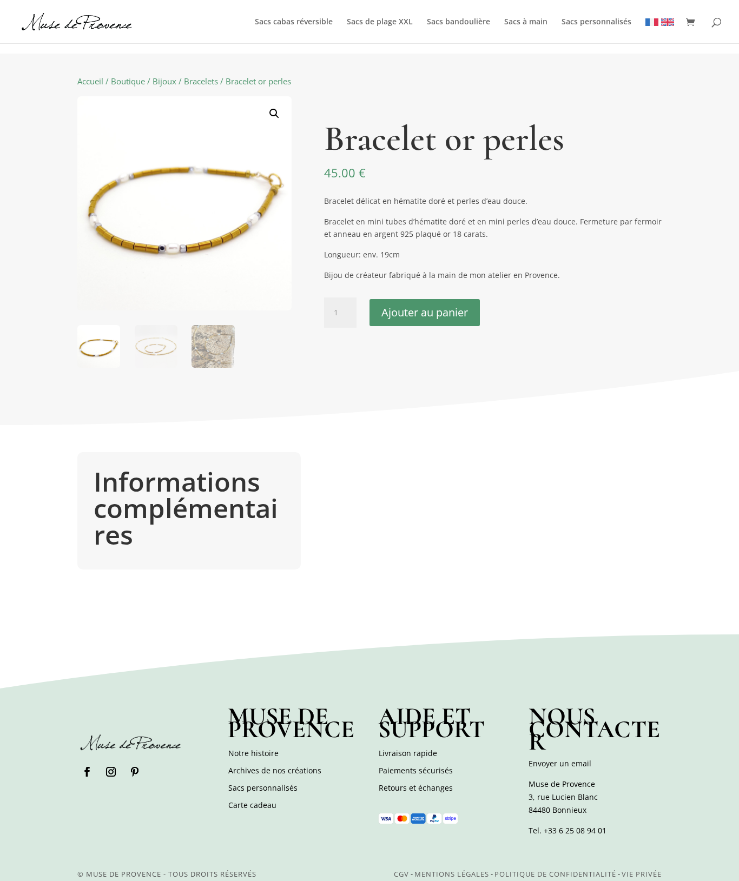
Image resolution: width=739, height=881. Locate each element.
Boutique (128, 81)
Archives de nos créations (274, 770)
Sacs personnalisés (596, 22)
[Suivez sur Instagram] (111, 771)
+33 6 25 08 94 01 (575, 830)
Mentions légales (451, 874)
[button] (274, 113)
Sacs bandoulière (458, 22)
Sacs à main (525, 22)
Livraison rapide (408, 753)
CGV (401, 874)
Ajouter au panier (424, 312)
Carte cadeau (252, 805)
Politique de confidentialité (555, 874)
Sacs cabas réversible (294, 22)
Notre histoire (253, 753)
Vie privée (642, 874)
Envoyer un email (560, 763)
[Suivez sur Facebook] (87, 771)
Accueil (90, 81)
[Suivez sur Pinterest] (134, 771)
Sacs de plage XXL (380, 22)
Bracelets (201, 81)
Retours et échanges (416, 788)
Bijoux (164, 81)
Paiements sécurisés (416, 770)
